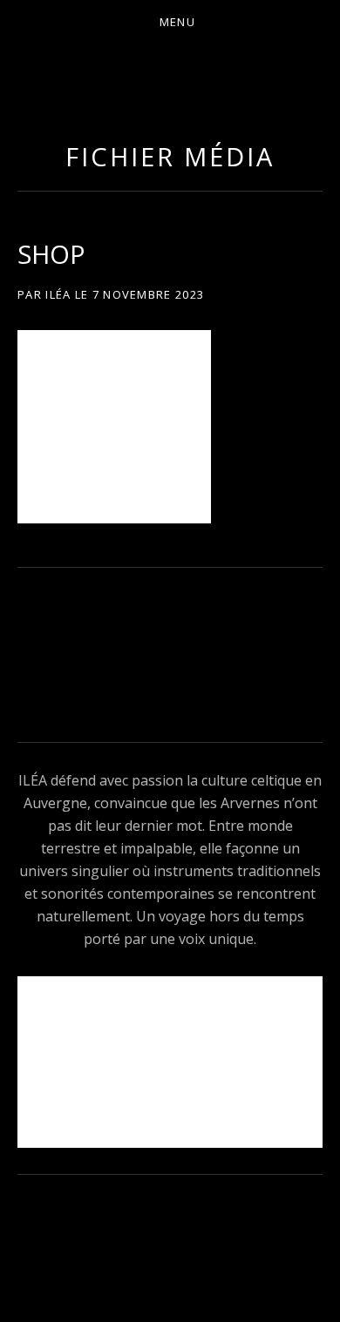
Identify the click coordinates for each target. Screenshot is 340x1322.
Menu (177, 22)
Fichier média (170, 156)
